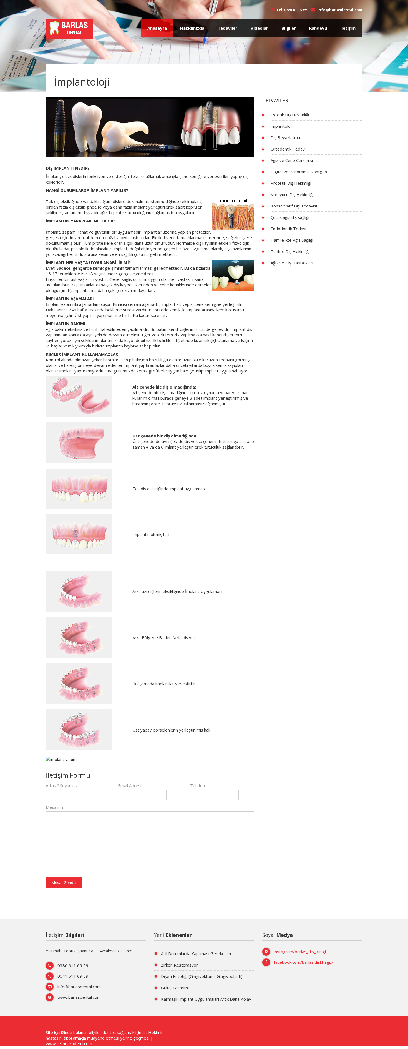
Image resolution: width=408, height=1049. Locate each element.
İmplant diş (241, 329)
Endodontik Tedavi (288, 228)
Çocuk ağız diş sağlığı (290, 217)
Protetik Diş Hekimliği (291, 183)
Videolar (259, 28)
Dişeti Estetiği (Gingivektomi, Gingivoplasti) (202, 976)
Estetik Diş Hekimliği (290, 114)
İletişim (348, 28)
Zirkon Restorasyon (179, 965)
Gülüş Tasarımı (175, 987)
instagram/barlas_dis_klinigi (300, 951)
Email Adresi (129, 785)
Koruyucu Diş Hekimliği (292, 194)
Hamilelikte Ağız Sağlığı (292, 240)
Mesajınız (55, 807)
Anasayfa (157, 28)
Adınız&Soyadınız (62, 785)
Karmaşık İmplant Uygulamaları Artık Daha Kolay (206, 999)
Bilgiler (288, 28)
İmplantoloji (282, 126)
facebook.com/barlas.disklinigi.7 (303, 962)
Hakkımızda (192, 28)
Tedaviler (227, 28)
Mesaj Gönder (64, 882)
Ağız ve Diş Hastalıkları (292, 263)
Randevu (318, 28)
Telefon (197, 785)
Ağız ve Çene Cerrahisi (292, 160)
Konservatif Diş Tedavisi (294, 206)
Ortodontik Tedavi (288, 149)
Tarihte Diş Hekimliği (290, 251)
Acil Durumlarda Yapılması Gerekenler (196, 953)
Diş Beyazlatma (285, 137)
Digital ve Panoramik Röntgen (299, 171)
